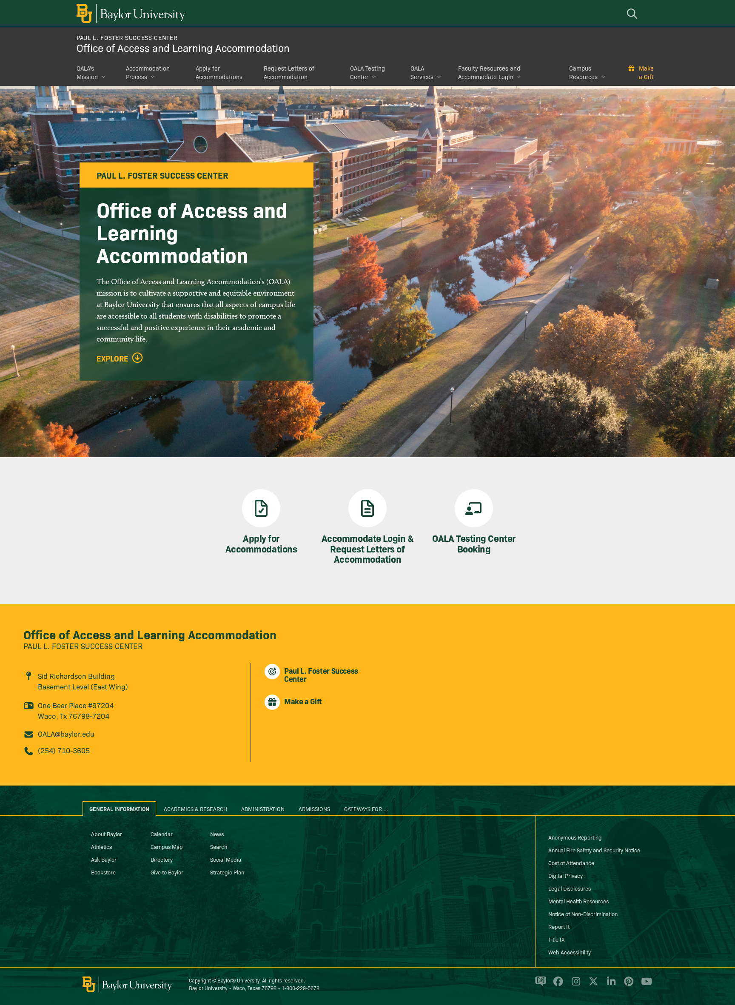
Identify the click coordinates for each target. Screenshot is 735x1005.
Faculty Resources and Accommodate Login (489, 72)
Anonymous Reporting (575, 837)
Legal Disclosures (569, 888)
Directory (162, 859)
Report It (559, 926)
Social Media (225, 859)
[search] (633, 13)
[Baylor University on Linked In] (609, 985)
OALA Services (421, 72)
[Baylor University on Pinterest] (627, 985)
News (217, 833)
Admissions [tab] (314, 808)
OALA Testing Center (367, 72)
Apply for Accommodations (219, 72)
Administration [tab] (263, 808)
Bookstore (103, 872)
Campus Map (167, 846)
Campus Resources (583, 72)
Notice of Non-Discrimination (583, 913)
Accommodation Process (148, 72)
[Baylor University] (129, 13)
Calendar (162, 833)
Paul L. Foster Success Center (127, 37)
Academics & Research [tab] (195, 808)
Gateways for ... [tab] (366, 808)
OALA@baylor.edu (66, 733)
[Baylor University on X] (592, 985)
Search (218, 846)
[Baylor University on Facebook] (556, 985)
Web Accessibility (569, 952)
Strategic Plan (227, 872)
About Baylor (106, 833)
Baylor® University (238, 980)
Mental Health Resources (578, 901)
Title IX (556, 939)
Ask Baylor (104, 859)
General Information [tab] (119, 808)
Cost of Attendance (571, 862)
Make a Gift (646, 72)
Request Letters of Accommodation (289, 72)
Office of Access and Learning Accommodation (183, 47)
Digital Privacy (565, 875)
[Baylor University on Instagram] (574, 985)
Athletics (101, 846)
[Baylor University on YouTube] (644, 985)
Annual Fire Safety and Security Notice (594, 850)
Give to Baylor (167, 872)
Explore (112, 358)
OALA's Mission (87, 72)
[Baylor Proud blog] (539, 985)
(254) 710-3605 (64, 750)
